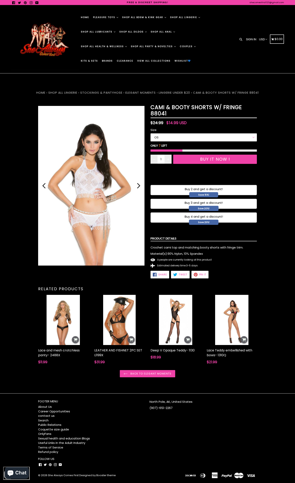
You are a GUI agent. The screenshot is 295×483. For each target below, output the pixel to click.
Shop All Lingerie (184, 17)
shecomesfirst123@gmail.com (266, 2)
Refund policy (48, 452)
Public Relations (49, 425)
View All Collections (154, 60)
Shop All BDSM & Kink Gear (143, 17)
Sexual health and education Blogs (64, 438)
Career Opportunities (54, 411)
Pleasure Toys (104, 17)
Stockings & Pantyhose (101, 92)
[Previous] (44, 185)
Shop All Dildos (132, 31)
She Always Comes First (63, 475)
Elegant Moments (140, 92)
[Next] (138, 185)
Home (85, 17)
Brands (107, 60)
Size (154, 130)
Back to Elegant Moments (150, 373)
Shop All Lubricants (97, 31)
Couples (187, 46)
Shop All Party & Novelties (152, 46)
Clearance (125, 60)
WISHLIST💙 (183, 60)
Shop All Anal (162, 31)
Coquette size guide (53, 429)
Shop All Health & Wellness (103, 46)
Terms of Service (50, 447)
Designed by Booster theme (97, 475)
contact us (46, 416)
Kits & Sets (89, 60)
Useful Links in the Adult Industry (61, 443)
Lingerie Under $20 (174, 92)
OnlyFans (44, 434)
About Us (45, 407)
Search (43, 420)
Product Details (163, 238)
